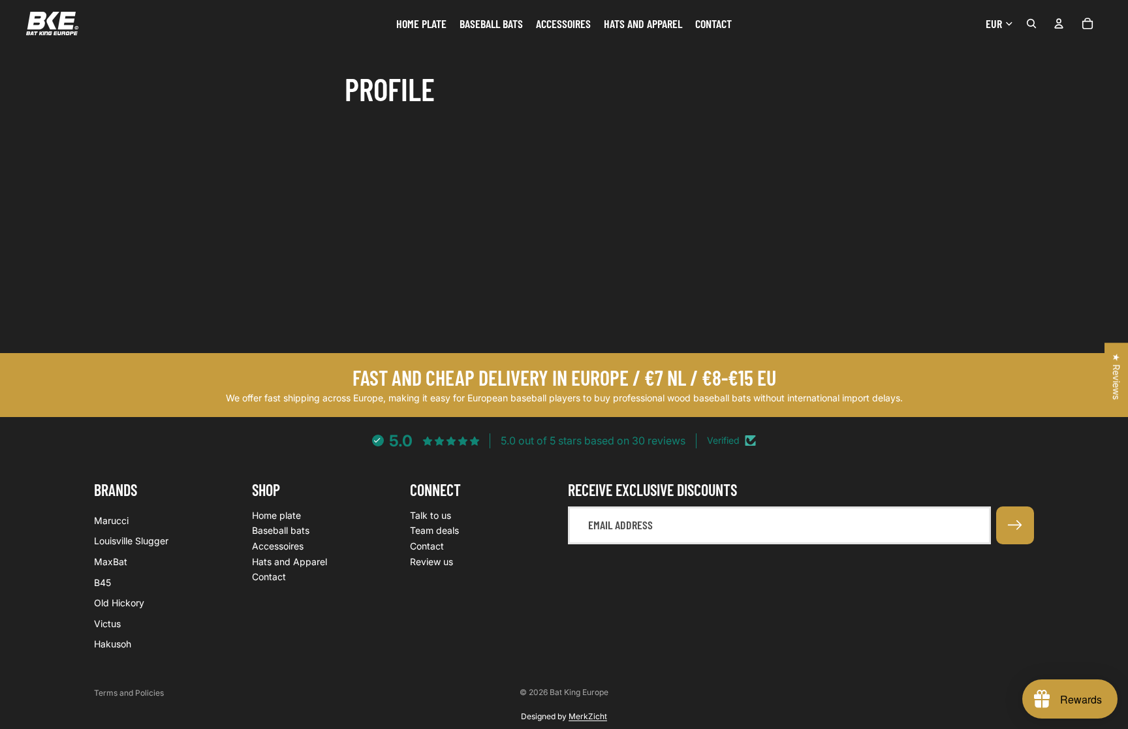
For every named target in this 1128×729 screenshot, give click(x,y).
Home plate (276, 515)
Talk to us (430, 515)
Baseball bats (280, 530)
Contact (269, 577)
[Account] (1058, 23)
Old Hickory (119, 603)
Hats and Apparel (289, 561)
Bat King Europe (579, 692)
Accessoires (278, 545)
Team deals (434, 530)
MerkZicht (588, 716)
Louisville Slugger (131, 541)
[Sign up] (1015, 525)
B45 (102, 582)
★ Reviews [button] (1116, 376)
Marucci (111, 520)
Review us (431, 561)
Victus (107, 623)
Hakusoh (112, 644)
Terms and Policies (129, 693)
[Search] (1031, 23)
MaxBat (110, 561)
